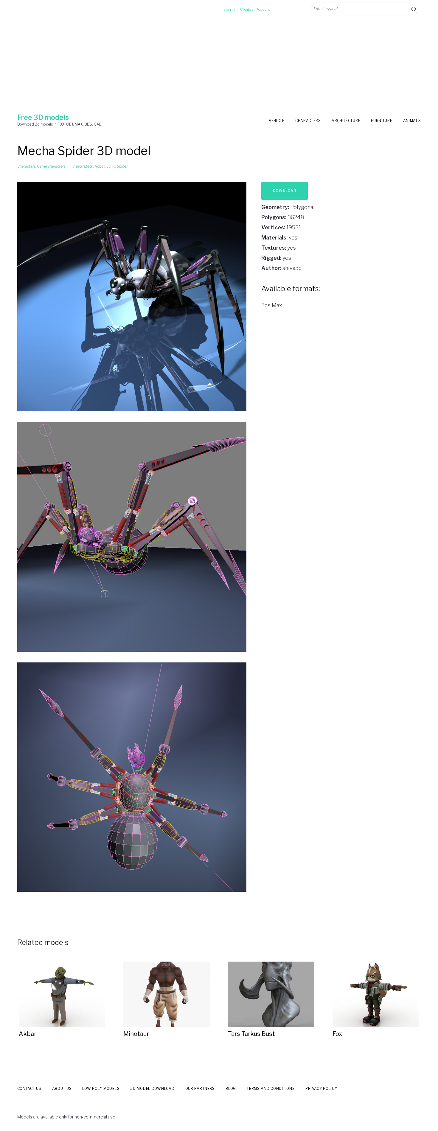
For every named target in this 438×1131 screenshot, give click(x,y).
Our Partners (200, 1088)
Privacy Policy (321, 1088)
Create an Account (255, 9)
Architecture (346, 120)
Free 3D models (43, 117)
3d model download (152, 1088)
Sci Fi (110, 166)
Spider (122, 166)
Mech (88, 166)
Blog (231, 1088)
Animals (412, 120)
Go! (415, 9)
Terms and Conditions (271, 1088)
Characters (308, 120)
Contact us (29, 1088)
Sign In (229, 9)
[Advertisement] (219, 63)
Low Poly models (100, 1088)
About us (62, 1088)
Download (284, 190)
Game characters (51, 166)
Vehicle (277, 120)
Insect (77, 166)
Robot (100, 166)
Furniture (381, 120)
